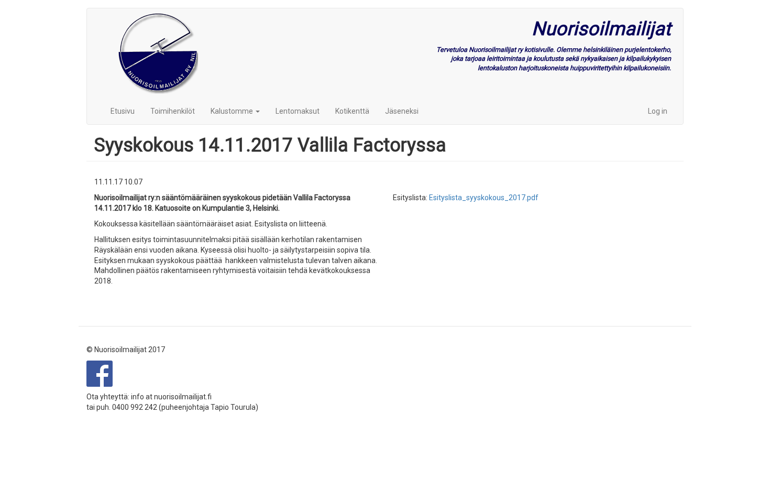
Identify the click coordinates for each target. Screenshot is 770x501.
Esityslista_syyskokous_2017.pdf (483, 197)
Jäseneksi (402, 111)
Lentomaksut (298, 111)
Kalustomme (233, 111)
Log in (657, 111)
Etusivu (123, 111)
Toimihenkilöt (172, 111)
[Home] (158, 53)
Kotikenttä (352, 111)
